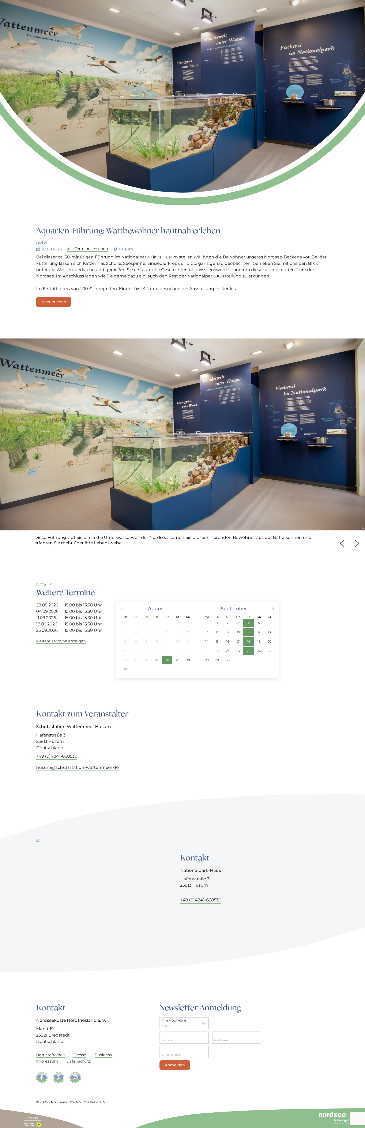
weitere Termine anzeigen (61, 641)
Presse (80, 1055)
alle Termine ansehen (87, 249)
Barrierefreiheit (50, 1055)
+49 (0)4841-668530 (56, 756)
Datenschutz (78, 1061)
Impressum (47, 1061)
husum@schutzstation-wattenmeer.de (77, 767)
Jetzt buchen (53, 302)
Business (103, 1055)
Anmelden (175, 1065)
